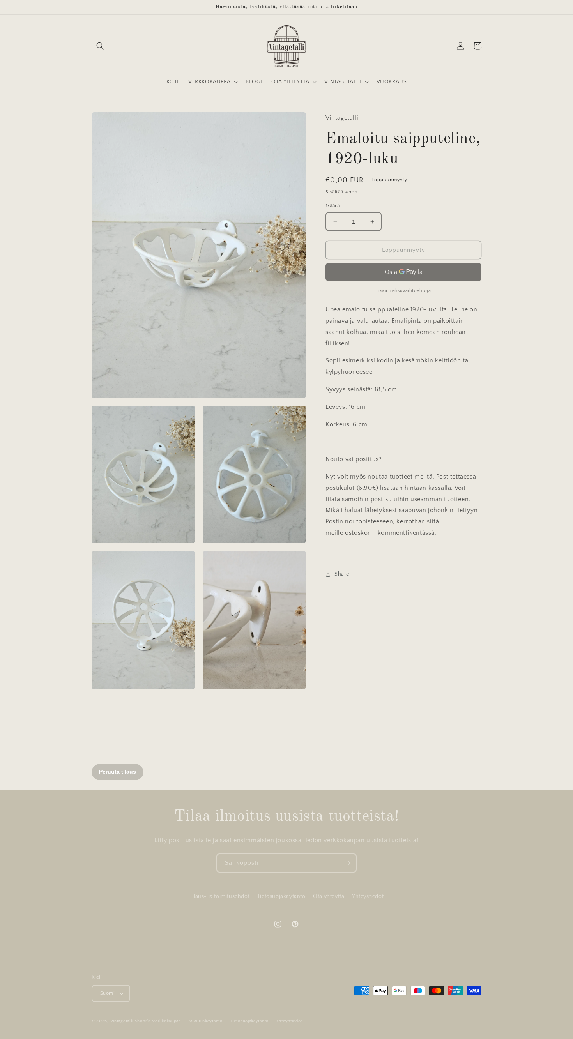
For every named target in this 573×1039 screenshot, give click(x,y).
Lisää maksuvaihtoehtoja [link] (403, 290)
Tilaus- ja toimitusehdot (219, 896)
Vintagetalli (121, 1021)
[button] (100, 46)
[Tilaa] (347, 863)
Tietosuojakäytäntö (281, 896)
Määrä (332, 206)
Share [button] (341, 574)
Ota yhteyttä (328, 896)
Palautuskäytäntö (204, 1021)
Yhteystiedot (368, 896)
